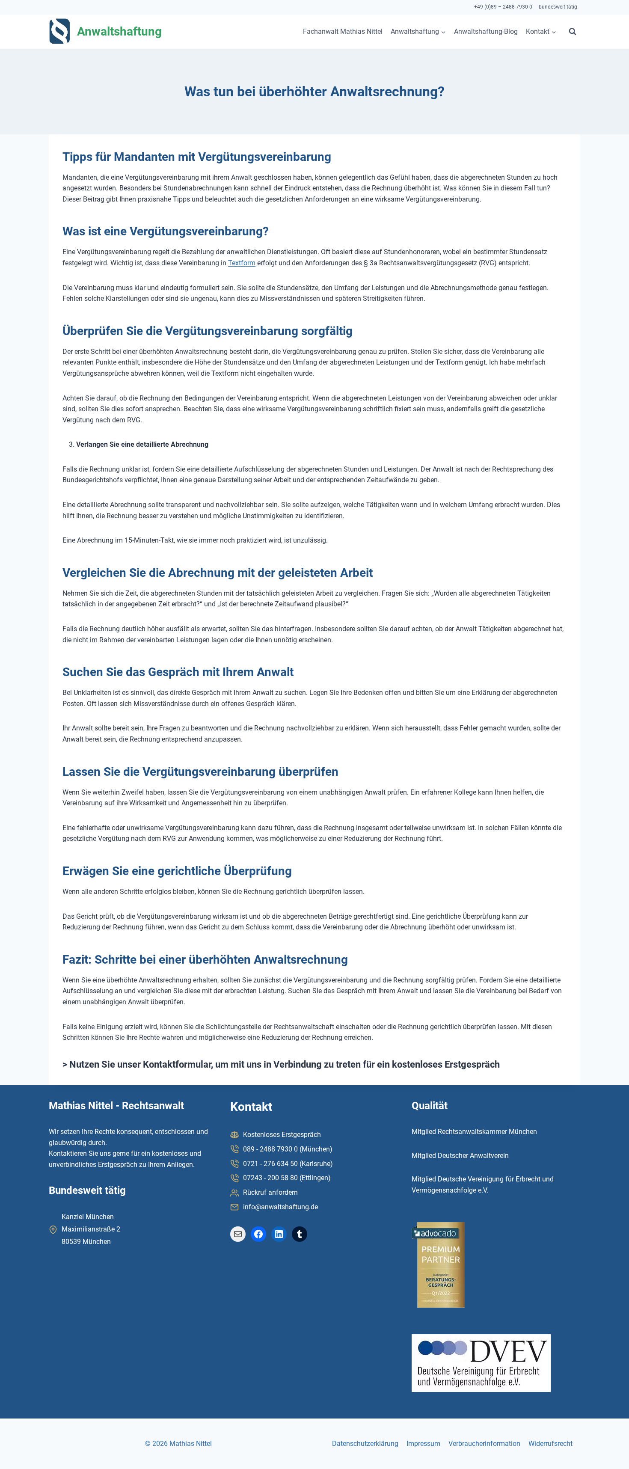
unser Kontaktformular (164, 1064)
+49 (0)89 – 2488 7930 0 (503, 7)
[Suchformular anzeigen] (572, 31)
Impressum (423, 1443)
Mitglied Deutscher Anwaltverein (460, 1155)
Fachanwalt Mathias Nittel (343, 31)
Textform (241, 263)
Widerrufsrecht (550, 1443)
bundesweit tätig (558, 7)
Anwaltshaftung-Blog (486, 31)
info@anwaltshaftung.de (280, 1207)
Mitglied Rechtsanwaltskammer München (474, 1132)
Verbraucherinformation (484, 1443)
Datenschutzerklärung (365, 1443)
